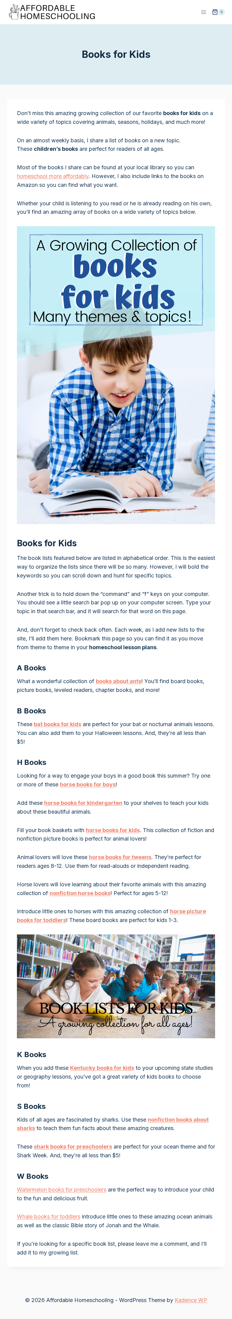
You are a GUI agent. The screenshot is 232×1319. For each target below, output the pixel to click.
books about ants (118, 681)
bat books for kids (57, 724)
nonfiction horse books (80, 893)
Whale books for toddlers (48, 1216)
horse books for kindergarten (83, 803)
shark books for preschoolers (73, 1146)
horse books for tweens (120, 857)
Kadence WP (191, 1300)
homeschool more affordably (53, 176)
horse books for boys (88, 784)
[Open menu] (203, 12)
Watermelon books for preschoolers (61, 1189)
